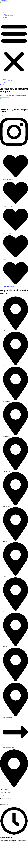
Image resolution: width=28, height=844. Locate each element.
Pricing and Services (8, 15)
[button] (14, 47)
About (4, 14)
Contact (5, 17)
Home (4, 13)
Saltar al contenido (4, 0)
